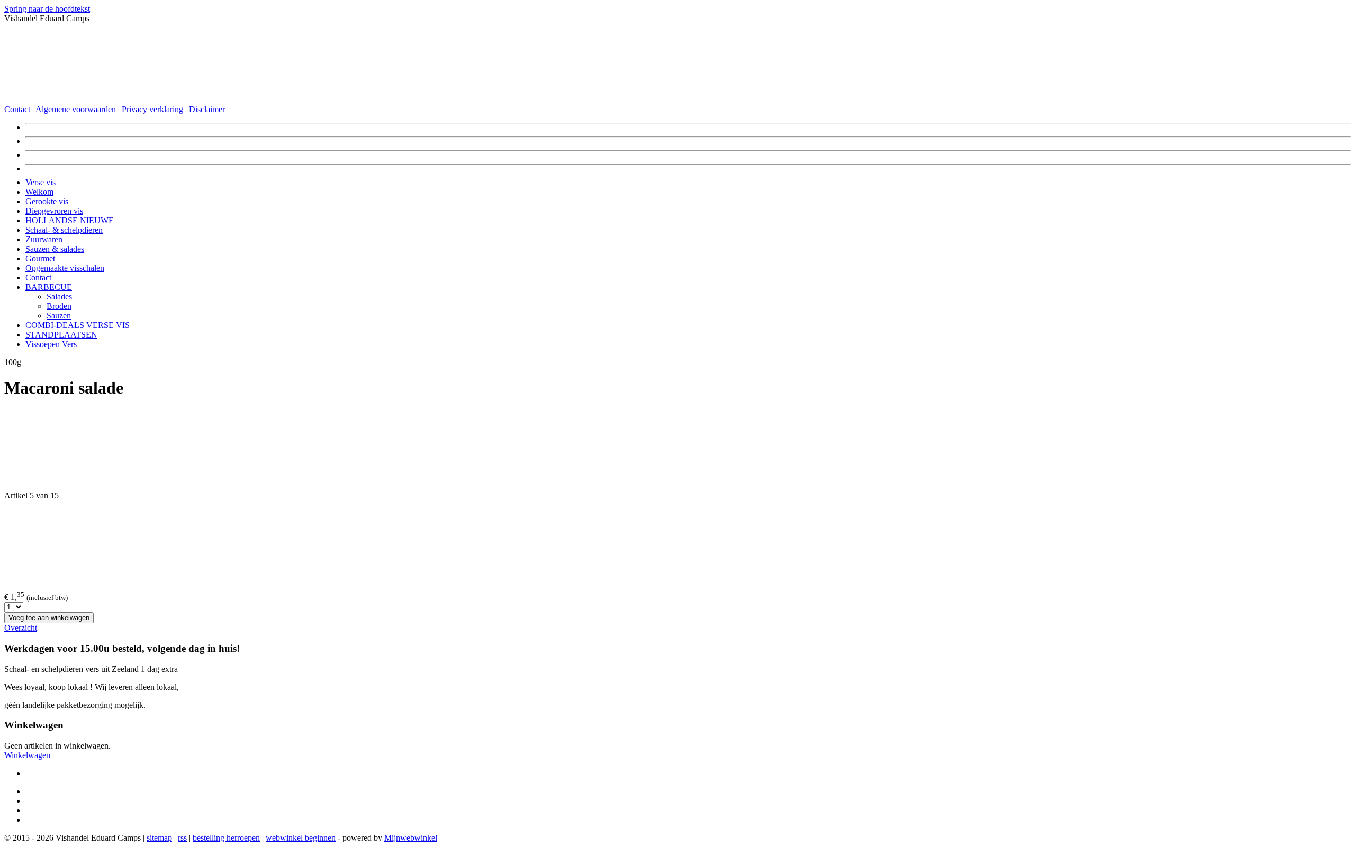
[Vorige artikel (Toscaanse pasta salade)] (677, 450)
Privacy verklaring (152, 109)
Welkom (39, 191)
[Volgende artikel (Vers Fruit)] (677, 541)
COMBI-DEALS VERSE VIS (77, 325)
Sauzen (59, 315)
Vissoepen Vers (51, 344)
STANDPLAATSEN (61, 334)
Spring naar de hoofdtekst (47, 8)
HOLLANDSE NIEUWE (69, 220)
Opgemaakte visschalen (64, 267)
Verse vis (40, 182)
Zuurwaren (43, 239)
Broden (59, 306)
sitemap (159, 837)
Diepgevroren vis (54, 210)
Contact (17, 109)
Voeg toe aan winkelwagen (48, 618)
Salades (59, 296)
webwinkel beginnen (301, 837)
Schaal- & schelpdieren (64, 229)
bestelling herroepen (226, 837)
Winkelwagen (27, 755)
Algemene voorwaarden (75, 109)
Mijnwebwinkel (410, 837)
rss (182, 837)
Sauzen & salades (54, 248)
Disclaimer (207, 109)
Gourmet (40, 258)
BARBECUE (48, 287)
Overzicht (20, 627)
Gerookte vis (46, 201)
